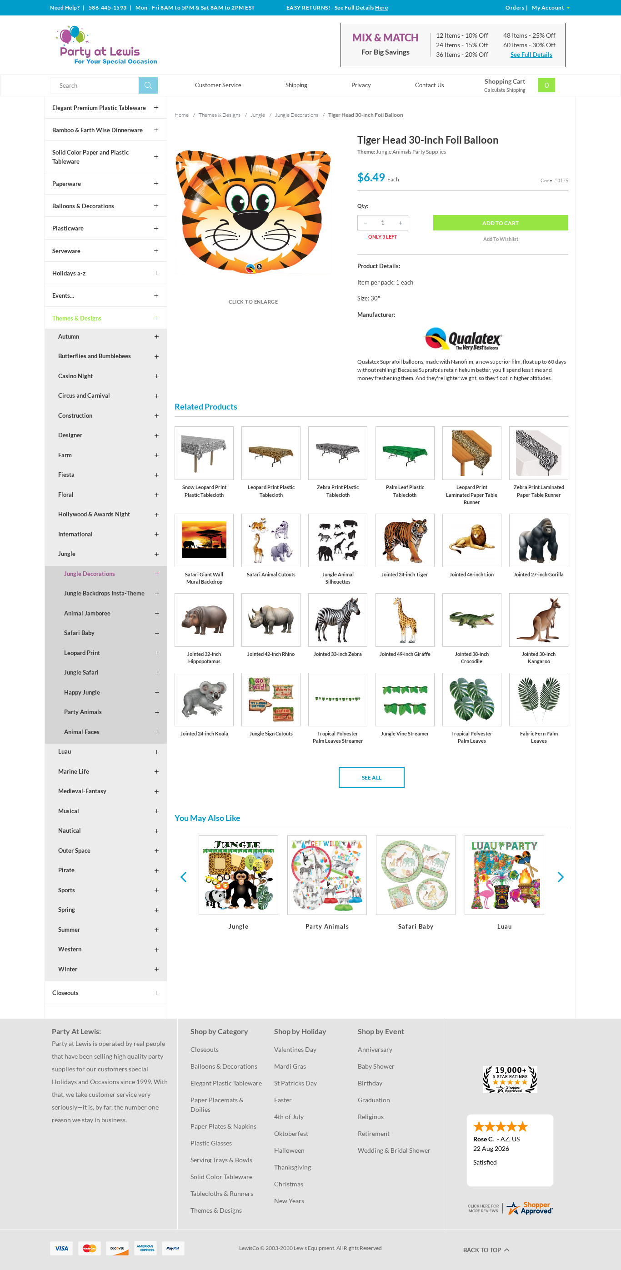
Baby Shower (376, 1066)
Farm (65, 455)
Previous (183, 876)
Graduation (374, 1100)
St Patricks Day (295, 1083)
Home (182, 114)
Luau (64, 751)
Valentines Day (295, 1049)
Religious (371, 1116)
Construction (75, 415)
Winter (67, 969)
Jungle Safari (81, 672)
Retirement (374, 1133)
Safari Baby (79, 632)
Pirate (66, 870)
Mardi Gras (290, 1066)
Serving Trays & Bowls (221, 1160)
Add (500, 223)
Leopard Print (82, 652)
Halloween (289, 1150)
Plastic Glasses (211, 1143)
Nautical (69, 830)
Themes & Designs (76, 318)
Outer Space (74, 850)
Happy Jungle (82, 692)
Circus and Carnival (84, 395)
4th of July (289, 1116)
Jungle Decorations (89, 573)
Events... (63, 295)
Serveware (66, 251)
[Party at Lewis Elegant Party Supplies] (128, 45)
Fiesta (66, 474)
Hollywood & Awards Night (94, 514)
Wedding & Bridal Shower (394, 1150)
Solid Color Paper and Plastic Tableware (90, 157)
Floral (66, 494)
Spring (66, 909)
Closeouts (65, 992)
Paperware (66, 183)
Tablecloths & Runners (221, 1193)
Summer (69, 929)
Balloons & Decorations (83, 206)
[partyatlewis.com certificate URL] (510, 1207)
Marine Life (73, 771)
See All (371, 777)
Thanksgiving (292, 1167)
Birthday (370, 1083)
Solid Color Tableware (221, 1176)
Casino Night (75, 376)
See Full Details (531, 54)
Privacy (361, 85)
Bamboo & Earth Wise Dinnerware (97, 130)
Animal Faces (82, 731)
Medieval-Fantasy (82, 791)
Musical (68, 811)
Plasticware (68, 228)
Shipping (296, 85)
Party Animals (83, 711)
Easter (283, 1100)
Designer (70, 435)
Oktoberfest (291, 1133)
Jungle (66, 553)
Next (560, 876)
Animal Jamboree (87, 613)
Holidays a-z (68, 273)
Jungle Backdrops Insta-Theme (104, 593)
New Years (289, 1201)
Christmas (288, 1184)
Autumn (68, 336)
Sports (66, 890)
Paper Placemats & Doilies (217, 1104)
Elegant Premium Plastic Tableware (99, 107)
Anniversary (375, 1049)
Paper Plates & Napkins (223, 1126)
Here (381, 7)
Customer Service (218, 85)
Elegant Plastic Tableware (226, 1083)
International (75, 534)
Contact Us (429, 85)
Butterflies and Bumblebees (94, 356)
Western (69, 949)
